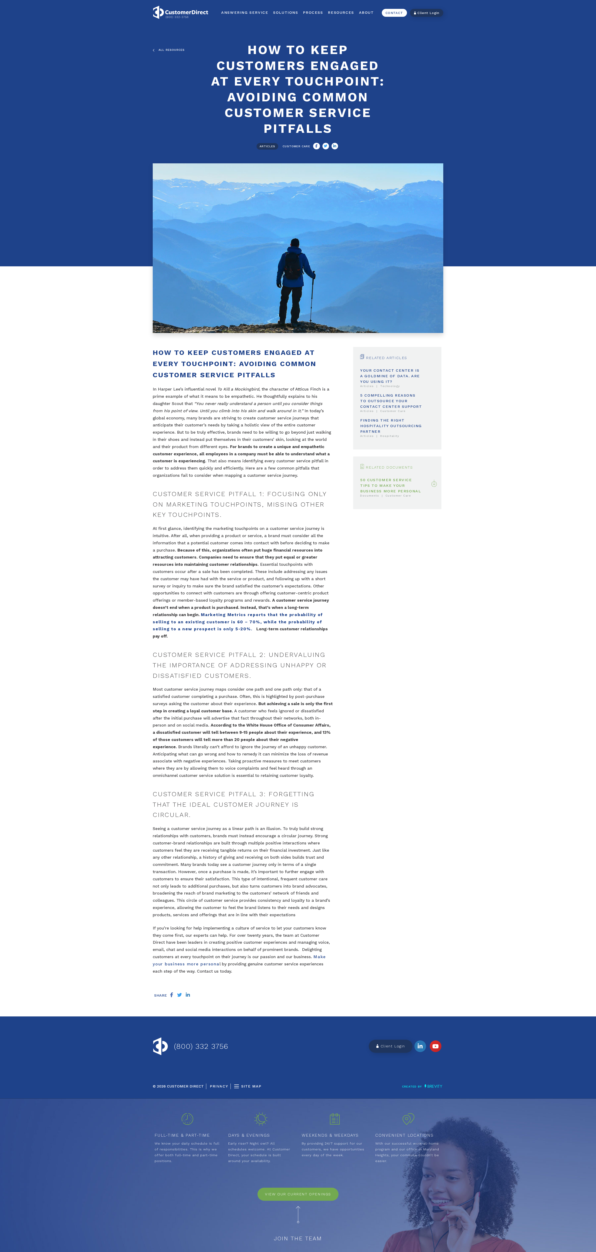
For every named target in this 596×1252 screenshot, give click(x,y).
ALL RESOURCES (170, 49)
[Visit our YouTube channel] (435, 1046)
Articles (267, 146)
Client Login (428, 13)
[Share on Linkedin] (335, 146)
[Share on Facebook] (316, 146)
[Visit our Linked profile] (420, 1046)
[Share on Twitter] (325, 146)
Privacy (219, 1086)
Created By (412, 1086)
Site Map (251, 1086)
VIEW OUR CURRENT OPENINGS (298, 1194)
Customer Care (296, 146)
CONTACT (394, 13)
